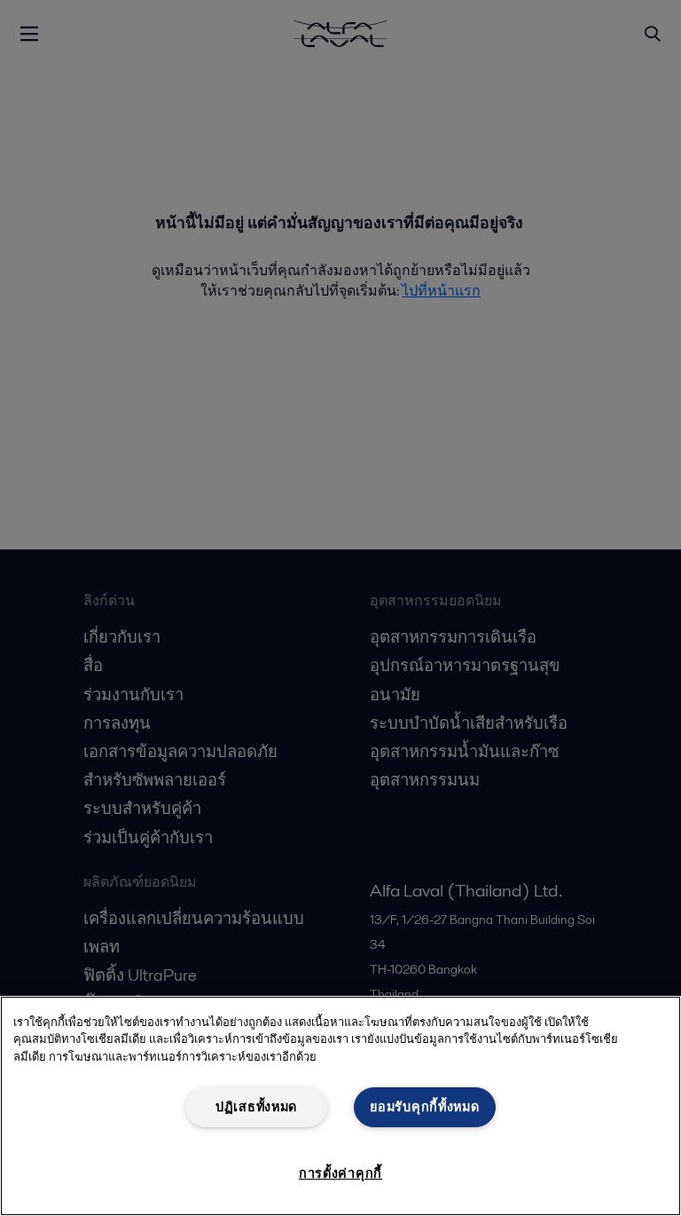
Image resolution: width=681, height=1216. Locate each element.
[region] (340, 1106)
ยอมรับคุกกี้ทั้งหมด (424, 1107)
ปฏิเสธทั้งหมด (256, 1107)
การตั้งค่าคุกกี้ (340, 1173)
